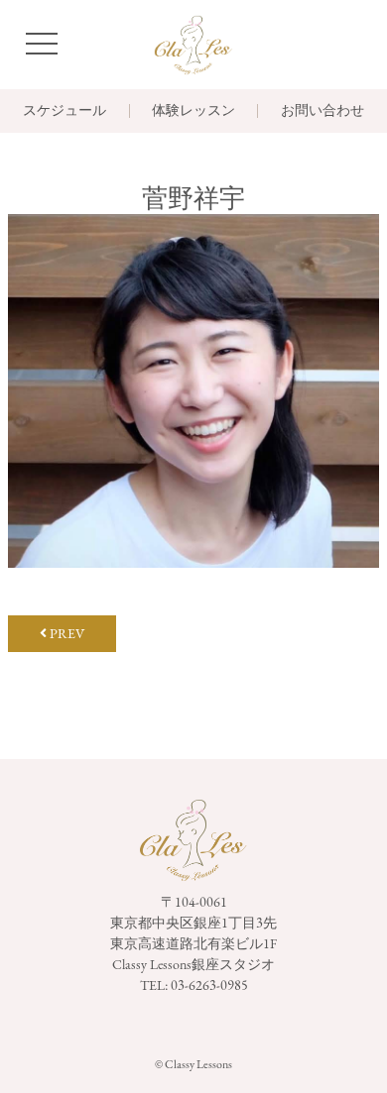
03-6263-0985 (209, 985)
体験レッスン (193, 111)
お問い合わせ (322, 111)
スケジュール (64, 111)
